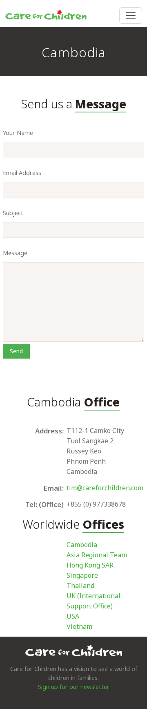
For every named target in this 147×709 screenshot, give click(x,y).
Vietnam (79, 626)
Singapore (82, 575)
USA (73, 616)
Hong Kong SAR (90, 565)
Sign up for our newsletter (73, 687)
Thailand (80, 585)
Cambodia (82, 544)
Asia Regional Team (97, 554)
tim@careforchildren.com (105, 487)
